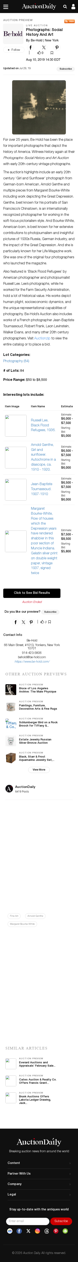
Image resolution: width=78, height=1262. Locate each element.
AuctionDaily (25, 787)
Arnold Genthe (35, 916)
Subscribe (66, 69)
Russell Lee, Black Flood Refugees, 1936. (43, 425)
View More (39, 770)
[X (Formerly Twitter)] (28, 1231)
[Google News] (9, 1231)
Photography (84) (16, 361)
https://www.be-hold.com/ (32, 661)
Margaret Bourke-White (22, 924)
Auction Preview (18, 21)
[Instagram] (37, 1231)
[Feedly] (65, 1231)
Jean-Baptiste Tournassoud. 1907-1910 (41, 489)
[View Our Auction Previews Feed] (69, 21)
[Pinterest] (55, 1231)
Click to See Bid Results (32, 593)
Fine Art (14, 916)
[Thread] (46, 1231)
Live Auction (37, 26)
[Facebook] (19, 1231)
